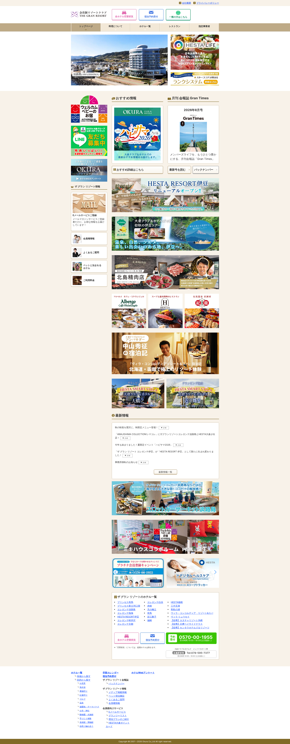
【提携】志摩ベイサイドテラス (187, 624)
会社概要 (186, 3)
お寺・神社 (84, 710)
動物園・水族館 (86, 714)
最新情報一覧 (165, 472)
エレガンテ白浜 (155, 602)
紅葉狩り (83, 695)
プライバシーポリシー (207, 3)
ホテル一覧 (145, 26)
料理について (115, 26)
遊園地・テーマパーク (89, 706)
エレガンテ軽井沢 (126, 620)
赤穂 (149, 605)
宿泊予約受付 (151, 16)
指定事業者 (204, 26)
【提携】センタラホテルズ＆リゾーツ (190, 627)
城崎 (149, 620)
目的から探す (83, 679)
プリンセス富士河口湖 (128, 605)
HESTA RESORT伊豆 (128, 616)
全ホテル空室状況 (124, 16)
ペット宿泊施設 (116, 695)
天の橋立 (151, 609)
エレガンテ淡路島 (126, 609)
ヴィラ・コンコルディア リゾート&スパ (192, 613)
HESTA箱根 (177, 602)
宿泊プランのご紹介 (119, 719)
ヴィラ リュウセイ (180, 616)
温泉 (82, 703)
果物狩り (83, 691)
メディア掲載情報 (118, 692)
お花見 (82, 683)
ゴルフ (82, 699)
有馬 (149, 613)
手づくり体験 (85, 718)
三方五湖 (175, 605)
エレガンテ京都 (125, 624)
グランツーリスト (118, 715)
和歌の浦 (175, 609)
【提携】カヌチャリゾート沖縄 (187, 620)
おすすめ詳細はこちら (130, 169)
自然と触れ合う (86, 726)
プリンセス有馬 (125, 602)
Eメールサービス (117, 711)
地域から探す (83, 676)
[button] (115, 572)
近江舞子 (151, 616)
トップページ (86, 26)
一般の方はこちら (178, 16)
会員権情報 (114, 703)
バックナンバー (203, 169)
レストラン (174, 26)
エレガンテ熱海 (125, 613)
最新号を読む (177, 169)
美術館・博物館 (86, 722)
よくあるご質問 (116, 699)
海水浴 (82, 687)
